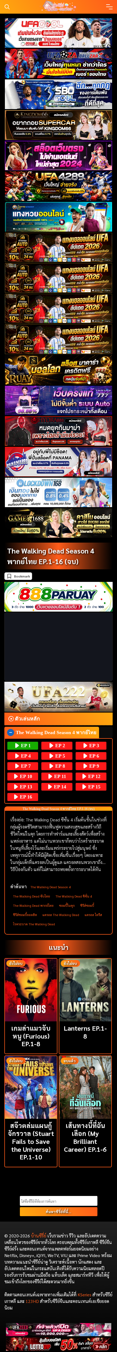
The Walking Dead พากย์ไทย (33, 905)
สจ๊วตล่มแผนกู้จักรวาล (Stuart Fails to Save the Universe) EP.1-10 (31, 1141)
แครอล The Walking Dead (60, 915)
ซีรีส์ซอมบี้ (87, 905)
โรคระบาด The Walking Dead (34, 924)
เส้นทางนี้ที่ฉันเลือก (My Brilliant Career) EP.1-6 (85, 1137)
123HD (32, 1301)
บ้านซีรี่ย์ (38, 1236)
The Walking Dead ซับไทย (31, 896)
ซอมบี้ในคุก (67, 905)
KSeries (84, 1294)
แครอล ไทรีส (93, 915)
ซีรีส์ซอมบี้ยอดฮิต (25, 915)
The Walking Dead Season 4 (50, 887)
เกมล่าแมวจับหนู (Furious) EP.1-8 (31, 1036)
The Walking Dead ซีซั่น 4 (74, 896)
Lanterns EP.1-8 (85, 1032)
